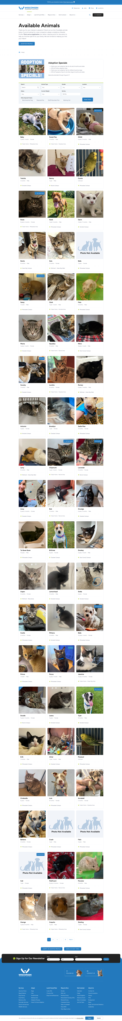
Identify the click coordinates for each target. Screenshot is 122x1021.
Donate (99, 15)
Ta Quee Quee (25, 550)
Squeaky (52, 344)
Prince (22, 674)
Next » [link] (71, 939)
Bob (50, 509)
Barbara (23, 840)
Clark (51, 302)
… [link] (61, 939)
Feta (79, 302)
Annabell (81, 798)
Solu (50, 261)
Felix (79, 840)
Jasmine (81, 674)
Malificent (52, 881)
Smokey (81, 550)
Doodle (22, 716)
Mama (22, 344)
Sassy (22, 302)
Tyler (80, 716)
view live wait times (72, 949)
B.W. (22, 757)
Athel (51, 757)
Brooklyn (52, 426)
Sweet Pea (53, 137)
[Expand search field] (90, 15)
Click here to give (68, 2)
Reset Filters (87, 99)
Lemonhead (53, 592)
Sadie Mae (81, 426)
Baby (22, 137)
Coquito (52, 922)
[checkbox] (27, 100)
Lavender (81, 468)
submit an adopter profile (52, 949)
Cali (21, 881)
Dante (22, 261)
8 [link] (65, 939)
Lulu (50, 798)
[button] (50, 87)
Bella (79, 261)
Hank (51, 220)
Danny (51, 178)
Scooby (23, 385)
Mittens (52, 633)
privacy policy (80, 1018)
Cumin (80, 178)
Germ (80, 220)
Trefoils (23, 178)
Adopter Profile (27, 44)
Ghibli (80, 137)
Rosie (22, 220)
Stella (80, 592)
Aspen (22, 592)
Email (76, 956)
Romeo (80, 385)
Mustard (81, 757)
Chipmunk (53, 468)
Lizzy (22, 509)
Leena (51, 716)
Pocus (51, 674)
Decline (99, 1018)
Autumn (23, 426)
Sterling (81, 922)
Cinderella (24, 798)
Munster (81, 881)
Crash (51, 840)
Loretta (52, 385)
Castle (22, 633)
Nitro (80, 344)
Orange (23, 922)
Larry (22, 468)
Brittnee (52, 550)
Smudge (81, 509)
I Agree (89, 1018)
